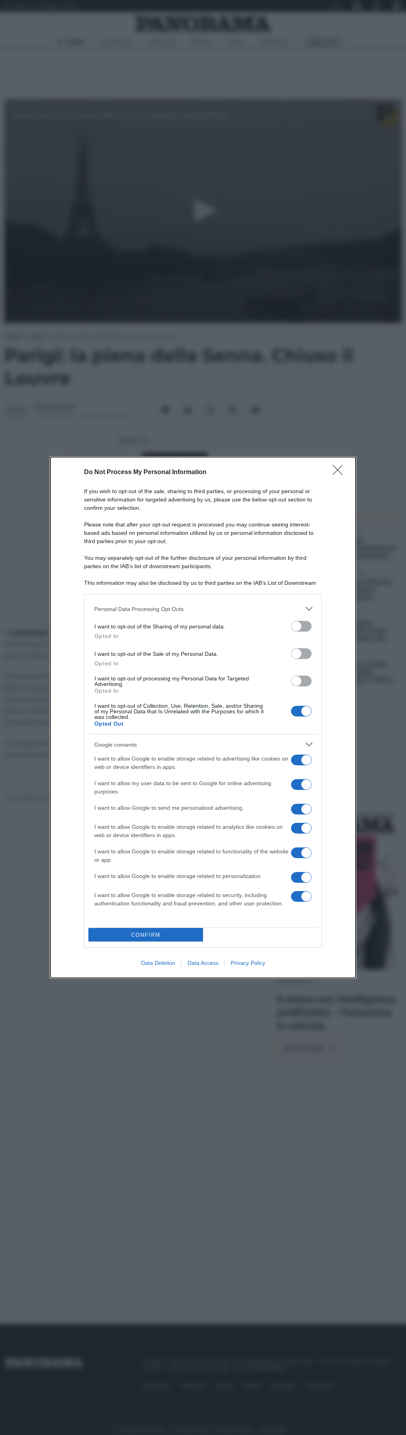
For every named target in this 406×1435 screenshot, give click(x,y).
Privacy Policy (248, 963)
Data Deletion (158, 963)
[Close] (340, 472)
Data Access (203, 963)
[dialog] (203, 717)
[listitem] (203, 609)
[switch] (301, 626)
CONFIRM (146, 935)
